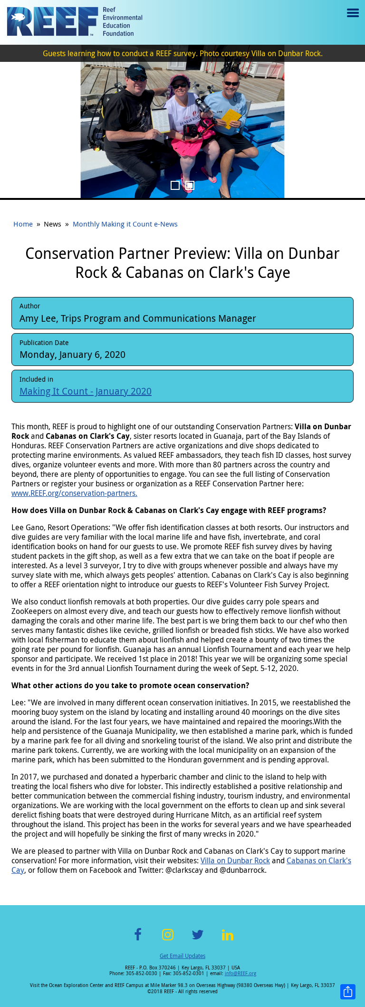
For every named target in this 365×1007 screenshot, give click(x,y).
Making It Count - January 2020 (85, 391)
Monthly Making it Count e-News (125, 223)
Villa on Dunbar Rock (235, 860)
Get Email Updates (182, 955)
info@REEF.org (240, 973)
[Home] (74, 22)
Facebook (137, 940)
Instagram (168, 940)
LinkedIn (227, 940)
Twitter (197, 940)
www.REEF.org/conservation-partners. (74, 493)
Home (23, 223)
